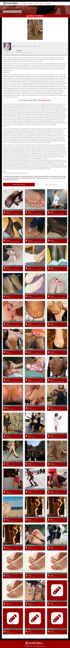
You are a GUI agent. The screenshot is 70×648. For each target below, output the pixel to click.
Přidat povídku (36, 16)
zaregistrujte (24, 173)
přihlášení (42, 100)
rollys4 (13, 46)
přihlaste (16, 173)
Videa (36, 3)
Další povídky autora (19, 184)
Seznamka (48, 3)
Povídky (24, 3)
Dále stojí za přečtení (51, 184)
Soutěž (30, 3)
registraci (48, 100)
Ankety (42, 3)
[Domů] (12, 3)
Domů (5, 11)
